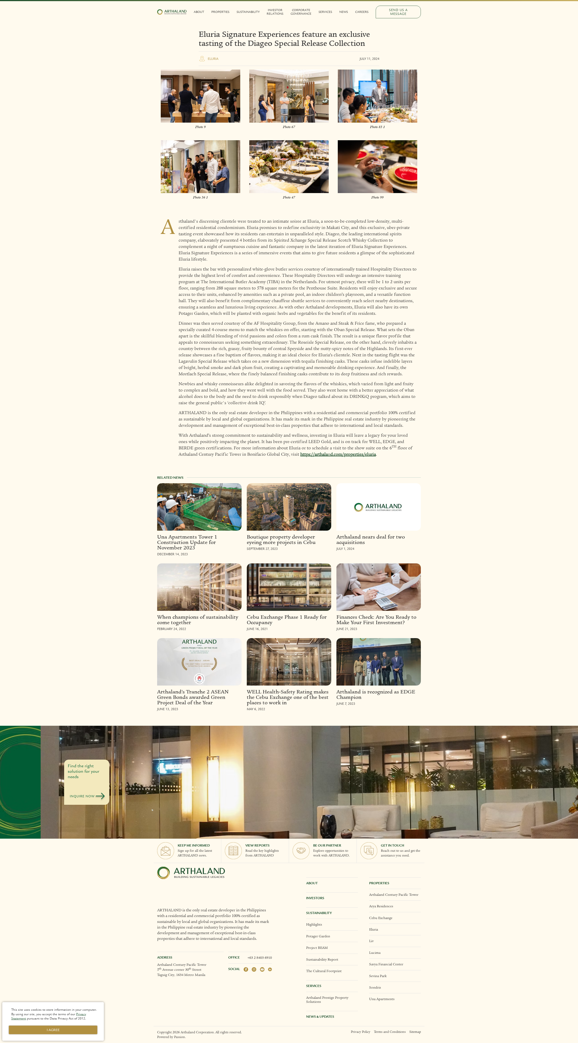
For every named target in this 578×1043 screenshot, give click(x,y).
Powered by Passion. (171, 1037)
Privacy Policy (360, 1032)
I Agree (53, 1030)
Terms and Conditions (390, 1032)
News (343, 12)
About (199, 12)
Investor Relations (275, 12)
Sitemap (415, 1032)
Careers (361, 12)
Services (325, 12)
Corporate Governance (301, 12)
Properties (220, 12)
